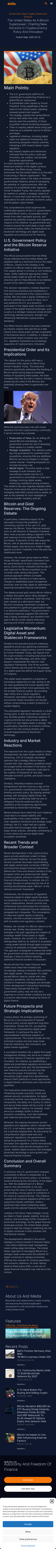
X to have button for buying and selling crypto (32, 1391)
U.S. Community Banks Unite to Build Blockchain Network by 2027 (33, 1373)
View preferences (28, 1539)
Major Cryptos (28, 13)
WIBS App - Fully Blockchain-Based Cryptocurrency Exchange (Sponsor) (22, 1326)
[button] (52, 1501)
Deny (28, 1531)
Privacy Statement (28, 1545)
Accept (28, 1524)
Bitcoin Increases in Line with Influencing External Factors (31, 1437)
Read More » (21, 1365)
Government (15, 13)
